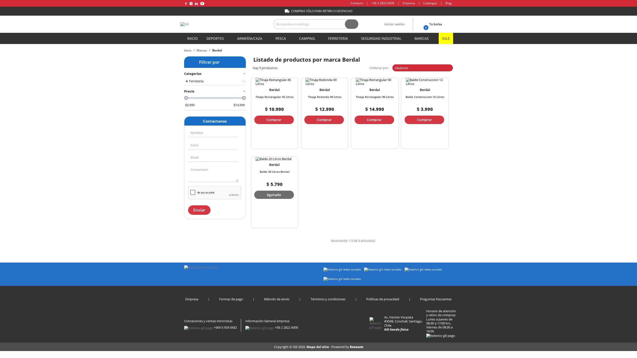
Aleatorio (422, 68)
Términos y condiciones (328, 299)
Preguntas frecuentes (436, 299)
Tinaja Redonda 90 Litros (324, 97)
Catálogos (430, 3)
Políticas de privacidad (382, 299)
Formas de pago (231, 299)
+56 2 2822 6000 (382, 3)
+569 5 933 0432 (225, 327)
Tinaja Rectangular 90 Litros (375, 97)
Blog (448, 3)
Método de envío (276, 299)
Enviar (199, 210)
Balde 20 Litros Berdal (274, 172)
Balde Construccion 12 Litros (425, 97)
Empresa (409, 3)
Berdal (274, 90)
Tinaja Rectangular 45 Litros (274, 97)
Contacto (357, 3)
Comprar (273, 119)
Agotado (274, 194)
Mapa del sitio (318, 347)
